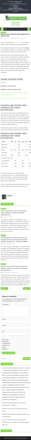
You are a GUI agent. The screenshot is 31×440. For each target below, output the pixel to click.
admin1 (14, 38)
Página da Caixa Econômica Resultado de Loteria (14, 98)
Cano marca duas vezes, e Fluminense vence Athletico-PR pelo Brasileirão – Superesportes (14, 213)
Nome (4, 319)
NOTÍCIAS (15, 7)
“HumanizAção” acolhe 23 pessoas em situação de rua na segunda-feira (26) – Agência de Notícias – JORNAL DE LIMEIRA (14, 240)
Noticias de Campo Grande (21, 10)
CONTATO (15, 11)
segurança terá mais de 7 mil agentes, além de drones (14, 410)
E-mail (4, 325)
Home (4, 3)
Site (3, 331)
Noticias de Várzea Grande (15, 8)
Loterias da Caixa (17, 42)
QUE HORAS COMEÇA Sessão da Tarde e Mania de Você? (27, 288)
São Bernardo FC (13, 3)
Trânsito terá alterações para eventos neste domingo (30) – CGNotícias (13, 404)
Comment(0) (22, 38)
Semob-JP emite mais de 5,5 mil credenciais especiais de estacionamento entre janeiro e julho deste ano (15, 422)
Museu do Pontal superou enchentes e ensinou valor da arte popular (16, 415)
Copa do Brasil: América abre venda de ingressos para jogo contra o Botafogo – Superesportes (14, 268)
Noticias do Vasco (23, 3)
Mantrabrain (24, 438)
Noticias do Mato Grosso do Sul (15, 9)
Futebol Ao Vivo (15, 6)
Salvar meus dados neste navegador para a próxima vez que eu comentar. (6, 344)
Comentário (5, 304)
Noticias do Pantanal (8, 10)
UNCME (15, 22)
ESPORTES (18, 3)
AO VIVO (15, 5)
